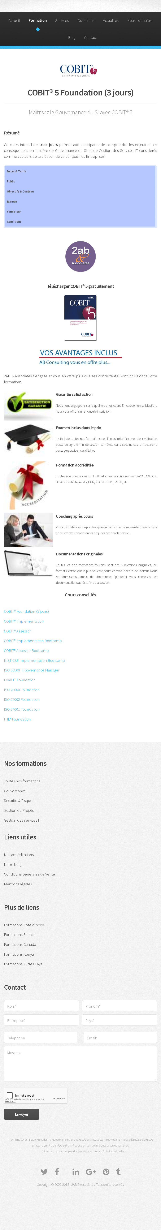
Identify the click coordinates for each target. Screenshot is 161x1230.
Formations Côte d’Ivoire (24, 924)
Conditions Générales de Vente (29, 874)
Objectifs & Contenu (20, 191)
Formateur (14, 211)
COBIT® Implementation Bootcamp (33, 640)
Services (62, 20)
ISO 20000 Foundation (22, 689)
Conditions (14, 221)
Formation (38, 20)
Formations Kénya (19, 954)
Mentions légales (18, 884)
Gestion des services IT (22, 820)
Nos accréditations (19, 854)
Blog (71, 37)
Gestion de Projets (19, 810)
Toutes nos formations (22, 781)
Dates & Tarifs (16, 171)
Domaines (86, 20)
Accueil (14, 20)
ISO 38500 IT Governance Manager (31, 670)
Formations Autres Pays (23, 964)
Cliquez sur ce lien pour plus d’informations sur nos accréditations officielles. (83, 1151)
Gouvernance (15, 790)
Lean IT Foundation (20, 680)
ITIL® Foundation (17, 719)
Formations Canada (20, 944)
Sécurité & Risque (18, 800)
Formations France (19, 934)
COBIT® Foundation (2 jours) (26, 611)
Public (11, 181)
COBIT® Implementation (24, 621)
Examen (12, 201)
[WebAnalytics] (80, 1196)
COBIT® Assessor (17, 631)
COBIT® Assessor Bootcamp (26, 650)
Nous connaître (139, 20)
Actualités (111, 20)
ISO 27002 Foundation (22, 699)
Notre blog (12, 864)
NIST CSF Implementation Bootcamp (34, 660)
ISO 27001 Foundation (22, 709)
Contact (90, 37)
